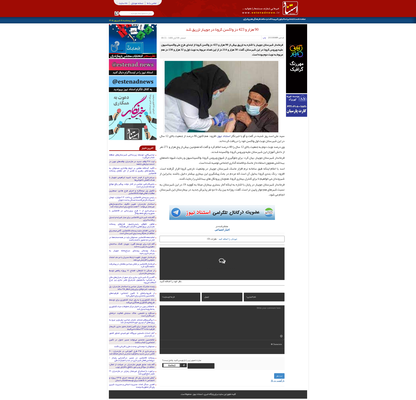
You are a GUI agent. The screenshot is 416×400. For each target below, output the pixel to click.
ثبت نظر (279, 376)
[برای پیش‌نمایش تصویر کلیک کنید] (221, 96)
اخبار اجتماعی (222, 229)
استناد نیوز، (223, 136)
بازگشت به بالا (278, 380)
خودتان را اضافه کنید (228, 238)
